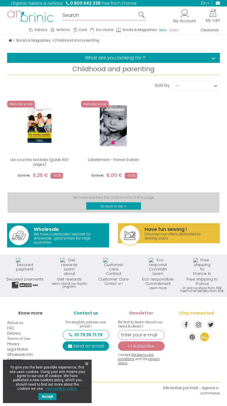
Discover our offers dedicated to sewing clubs (173, 233)
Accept (47, 396)
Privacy (13, 344)
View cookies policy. (61, 389)
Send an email (88, 346)
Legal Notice (17, 349)
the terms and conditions (136, 356)
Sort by (162, 84)
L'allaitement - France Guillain (113, 159)
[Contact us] (216, 3)
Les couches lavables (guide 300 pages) (39, 162)
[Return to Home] (10, 40)
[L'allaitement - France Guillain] (113, 126)
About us (15, 323)
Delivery (14, 333)
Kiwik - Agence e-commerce (205, 390)
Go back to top (112, 206)
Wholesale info (20, 355)
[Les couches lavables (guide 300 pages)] (40, 126)
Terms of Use (18, 339)
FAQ (10, 328)
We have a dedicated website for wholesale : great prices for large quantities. (62, 235)
